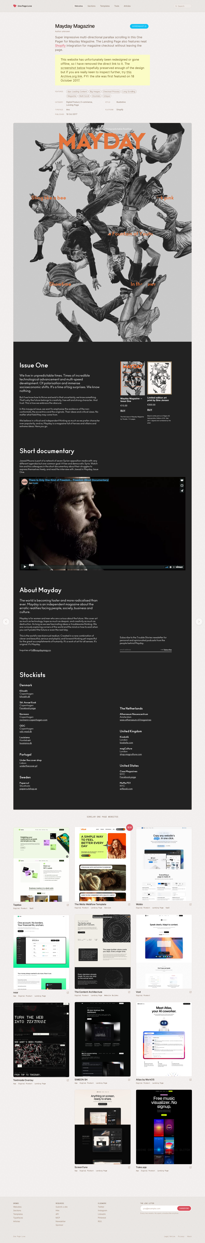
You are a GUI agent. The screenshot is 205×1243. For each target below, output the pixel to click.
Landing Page (72, 105)
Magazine (71, 96)
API (57, 1214)
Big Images (95, 91)
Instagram (102, 1210)
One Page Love (25, 6)
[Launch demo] (129, 904)
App (14, 996)
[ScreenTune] (102, 1127)
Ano (68, 109)
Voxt (138, 991)
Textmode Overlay (23, 1080)
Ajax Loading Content (77, 91)
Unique (106, 96)
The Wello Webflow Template (90, 904)
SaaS (167, 908)
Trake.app (141, 1167)
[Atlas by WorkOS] (164, 1039)
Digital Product (73, 102)
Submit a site (61, 1207)
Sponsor (59, 1225)
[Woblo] (164, 864)
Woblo (139, 904)
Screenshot (138, 26)
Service (107, 908)
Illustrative (121, 102)
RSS (100, 1221)
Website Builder (111, 995)
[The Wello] (102, 864)
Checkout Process (111, 91)
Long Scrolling (128, 91)
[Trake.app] (164, 1127)
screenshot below (73, 68)
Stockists (96, 96)
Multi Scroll (84, 96)
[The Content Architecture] (102, 951)
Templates (18, 1214)
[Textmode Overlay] (41, 1040)
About (189, 1236)
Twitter (101, 1207)
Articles (16, 1221)
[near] (41, 952)
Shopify (60, 45)
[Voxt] (164, 951)
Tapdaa (17, 904)
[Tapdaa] (41, 864)
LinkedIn (102, 1214)
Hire (57, 1210)
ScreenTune (81, 1167)
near (15, 992)
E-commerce (86, 102)
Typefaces (18, 1217)
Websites (17, 1207)
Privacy (181, 1236)
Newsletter (61, 1221)
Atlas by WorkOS (145, 1079)
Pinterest (102, 1217)
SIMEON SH (81, 1079)
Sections (17, 1210)
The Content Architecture (88, 991)
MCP (58, 1217)
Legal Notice (169, 1236)
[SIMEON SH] (102, 1039)
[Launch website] (190, 904)
